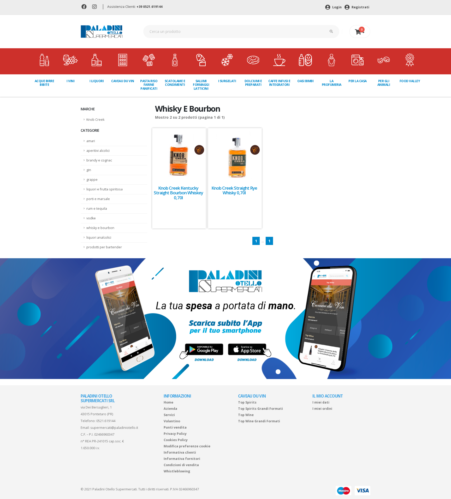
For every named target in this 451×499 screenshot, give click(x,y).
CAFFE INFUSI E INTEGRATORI (279, 83)
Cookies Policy (176, 440)
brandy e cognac (99, 160)
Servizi (169, 415)
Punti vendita (175, 427)
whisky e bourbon (100, 228)
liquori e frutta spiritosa (104, 189)
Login (336, 7)
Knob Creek (95, 119)
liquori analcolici (98, 237)
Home (168, 402)
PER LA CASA (357, 81)
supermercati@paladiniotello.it (114, 427)
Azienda (170, 408)
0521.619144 (105, 421)
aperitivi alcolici (98, 150)
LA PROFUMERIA (331, 83)
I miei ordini (322, 408)
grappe (92, 179)
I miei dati (320, 402)
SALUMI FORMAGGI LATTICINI (201, 85)
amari (90, 141)
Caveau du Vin (122, 81)
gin (88, 170)
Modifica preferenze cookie (187, 446)
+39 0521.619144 (149, 6)
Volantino (172, 421)
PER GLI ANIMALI (383, 83)
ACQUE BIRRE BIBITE (44, 83)
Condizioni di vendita (181, 465)
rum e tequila (96, 208)
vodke (91, 218)
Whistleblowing (177, 471)
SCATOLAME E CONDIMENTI (175, 83)
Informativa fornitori (182, 458)
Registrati (360, 7)
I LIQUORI (97, 81)
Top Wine (246, 415)
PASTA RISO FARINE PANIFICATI (148, 85)
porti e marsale (98, 199)
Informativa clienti (180, 452)
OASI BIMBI (305, 81)
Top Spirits (247, 402)
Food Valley (410, 81)
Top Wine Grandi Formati (259, 421)
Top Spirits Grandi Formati (260, 408)
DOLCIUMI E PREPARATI (253, 83)
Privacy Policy (175, 433)
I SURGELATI (227, 81)
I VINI (70, 81)
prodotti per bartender (104, 247)
